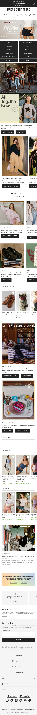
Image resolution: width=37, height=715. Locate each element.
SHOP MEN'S (20, 132)
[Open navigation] (34, 15)
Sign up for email (20, 661)
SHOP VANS (6, 280)
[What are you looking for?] (21, 15)
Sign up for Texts (20, 667)
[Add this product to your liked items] (13, 293)
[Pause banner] (35, 5)
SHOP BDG (32, 237)
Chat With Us (19, 672)
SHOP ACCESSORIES (22, 430)
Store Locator (20, 655)
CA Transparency (26, 706)
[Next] (33, 546)
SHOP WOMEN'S (7, 132)
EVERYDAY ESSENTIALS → (11, 443)
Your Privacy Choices (30, 709)
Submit (18, 639)
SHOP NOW (18, 5)
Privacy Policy (8, 706)
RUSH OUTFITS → (28, 443)
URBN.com (12, 709)
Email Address (6, 630)
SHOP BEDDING (27, 376)
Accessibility (5, 709)
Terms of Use (17, 706)
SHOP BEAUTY (7, 430)
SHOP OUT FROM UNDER (10, 236)
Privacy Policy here (6, 648)
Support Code (20, 709)
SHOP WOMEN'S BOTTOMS (11, 186)
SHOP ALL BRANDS (18, 196)
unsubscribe (20, 648)
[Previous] (3, 546)
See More (4, 616)
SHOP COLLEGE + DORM (10, 376)
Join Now (14, 601)
